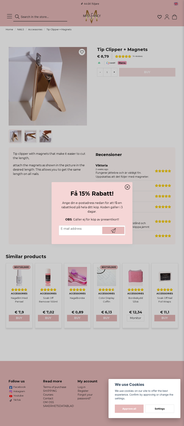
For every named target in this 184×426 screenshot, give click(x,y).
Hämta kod (113, 230)
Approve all (129, 408)
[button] (127, 187)
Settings (160, 408)
